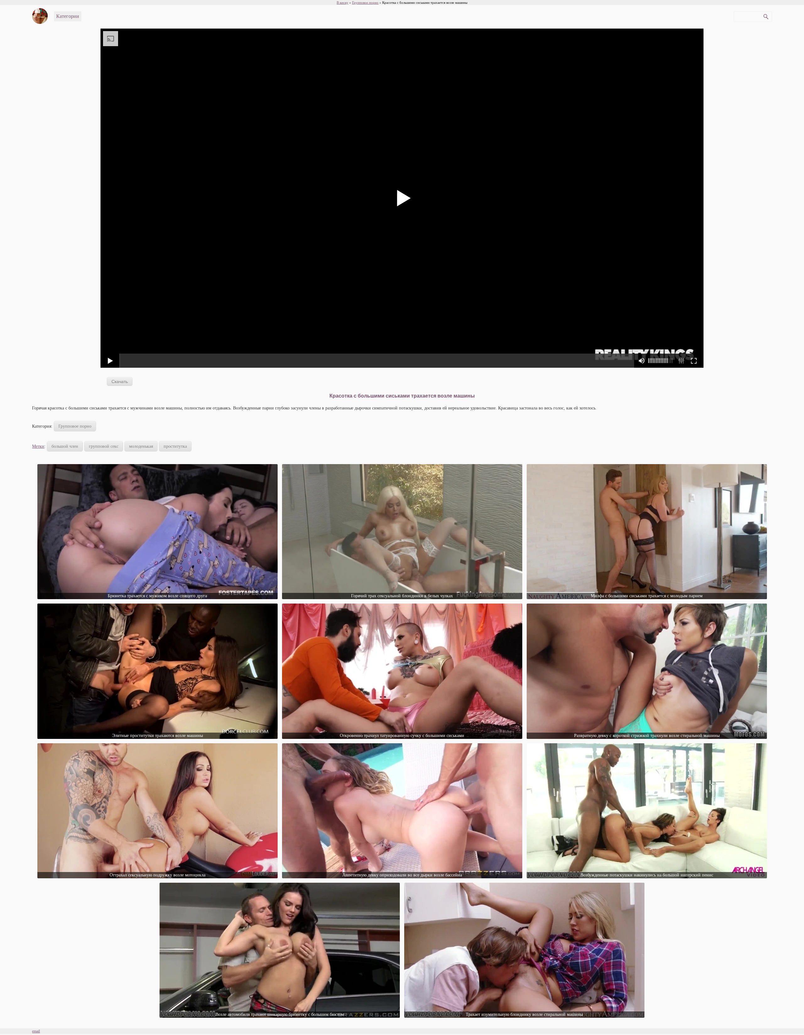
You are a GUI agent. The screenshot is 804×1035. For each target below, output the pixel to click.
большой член (65, 446)
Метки (38, 446)
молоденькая (141, 446)
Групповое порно (74, 426)
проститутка (175, 446)
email (36, 1031)
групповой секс (103, 446)
